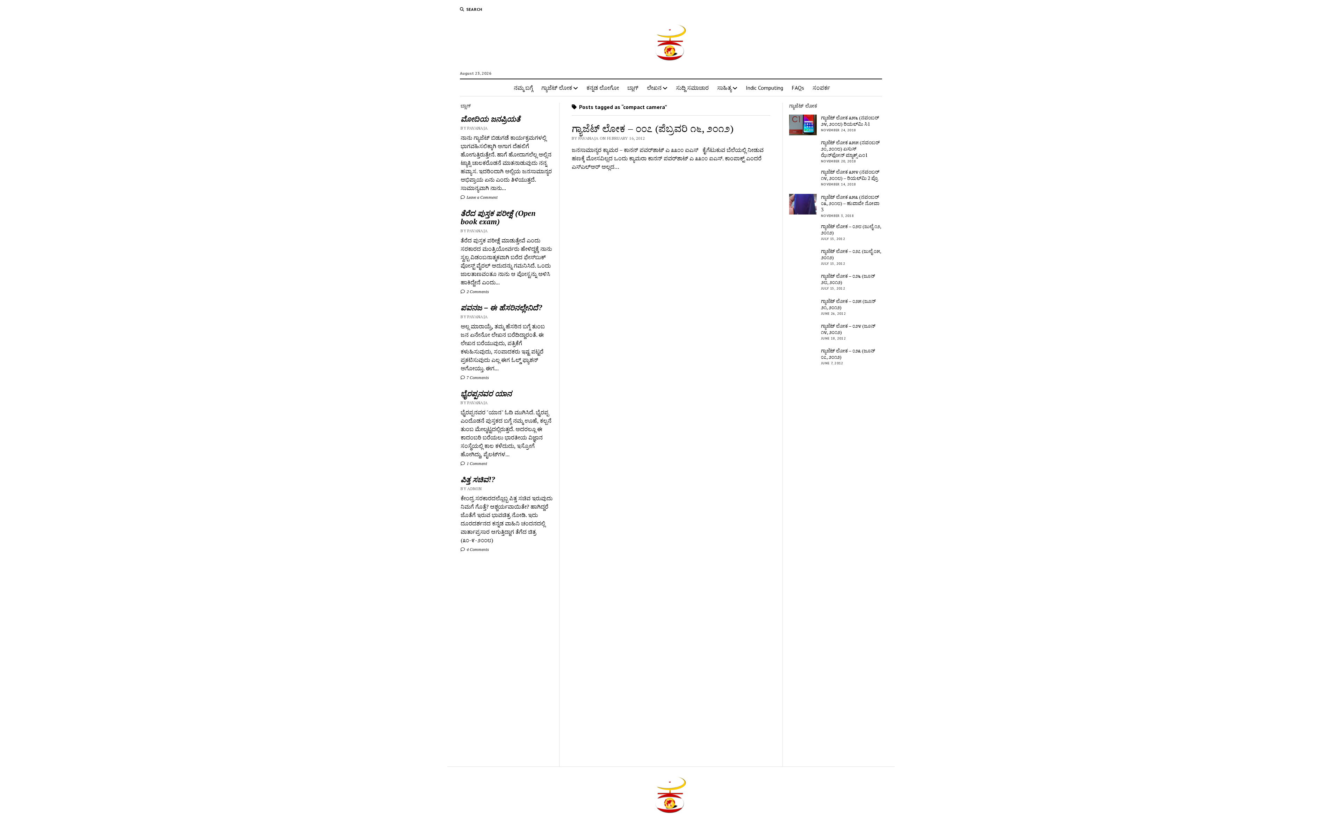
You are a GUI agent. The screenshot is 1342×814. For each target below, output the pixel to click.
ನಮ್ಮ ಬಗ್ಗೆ (523, 87)
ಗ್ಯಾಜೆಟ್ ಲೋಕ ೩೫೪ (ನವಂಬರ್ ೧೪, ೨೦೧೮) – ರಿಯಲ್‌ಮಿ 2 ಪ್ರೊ (850, 175)
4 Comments (477, 549)
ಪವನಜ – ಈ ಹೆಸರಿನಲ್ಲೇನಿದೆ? (501, 307)
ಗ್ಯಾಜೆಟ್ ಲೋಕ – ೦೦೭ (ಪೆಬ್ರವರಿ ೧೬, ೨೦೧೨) (653, 128)
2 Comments (477, 291)
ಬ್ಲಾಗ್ (632, 87)
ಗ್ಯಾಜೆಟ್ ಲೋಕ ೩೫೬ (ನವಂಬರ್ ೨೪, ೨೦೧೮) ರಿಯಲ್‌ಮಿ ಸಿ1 (850, 121)
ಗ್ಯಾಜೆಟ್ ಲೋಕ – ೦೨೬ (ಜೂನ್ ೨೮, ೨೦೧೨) (848, 279)
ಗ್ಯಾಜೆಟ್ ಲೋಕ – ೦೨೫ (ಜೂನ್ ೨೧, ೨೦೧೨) (848, 304)
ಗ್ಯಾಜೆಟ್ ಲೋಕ (556, 87)
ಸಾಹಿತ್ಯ (724, 87)
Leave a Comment (482, 197)
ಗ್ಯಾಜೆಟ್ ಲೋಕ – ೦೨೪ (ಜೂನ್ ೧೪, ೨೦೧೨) (848, 329)
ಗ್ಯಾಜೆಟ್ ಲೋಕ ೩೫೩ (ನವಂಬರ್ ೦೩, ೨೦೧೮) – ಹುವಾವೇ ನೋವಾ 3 (850, 203)
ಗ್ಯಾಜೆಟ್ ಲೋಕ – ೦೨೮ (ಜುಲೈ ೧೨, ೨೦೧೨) (851, 229)
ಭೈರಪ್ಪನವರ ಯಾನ (486, 393)
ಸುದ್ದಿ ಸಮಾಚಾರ (692, 87)
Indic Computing (764, 87)
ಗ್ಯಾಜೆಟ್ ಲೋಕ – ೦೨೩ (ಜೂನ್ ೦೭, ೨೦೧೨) (848, 354)
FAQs (798, 87)
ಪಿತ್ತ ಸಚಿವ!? (478, 479)
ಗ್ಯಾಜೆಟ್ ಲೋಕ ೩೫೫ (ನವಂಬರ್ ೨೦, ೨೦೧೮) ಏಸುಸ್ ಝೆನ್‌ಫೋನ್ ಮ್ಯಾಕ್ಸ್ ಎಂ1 (850, 148)
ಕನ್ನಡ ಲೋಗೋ (602, 87)
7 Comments (477, 377)
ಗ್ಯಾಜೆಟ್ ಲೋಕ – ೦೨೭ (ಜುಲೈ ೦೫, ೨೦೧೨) (851, 254)
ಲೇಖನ (654, 87)
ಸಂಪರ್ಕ (821, 87)
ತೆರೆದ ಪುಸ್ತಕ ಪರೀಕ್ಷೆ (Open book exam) (498, 217)
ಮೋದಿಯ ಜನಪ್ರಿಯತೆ (490, 119)
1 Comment (476, 463)
